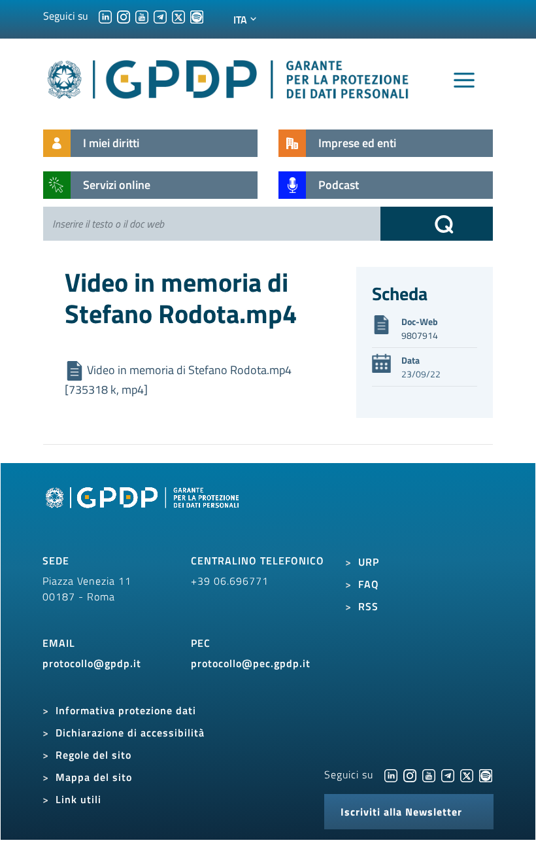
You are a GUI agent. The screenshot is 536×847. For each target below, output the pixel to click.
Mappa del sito (94, 777)
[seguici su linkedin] (105, 16)
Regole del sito (93, 755)
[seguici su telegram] (160, 16)
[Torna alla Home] (228, 77)
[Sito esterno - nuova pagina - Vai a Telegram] (447, 774)
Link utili (78, 799)
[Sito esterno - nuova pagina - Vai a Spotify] (485, 774)
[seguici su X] (178, 16)
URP (368, 562)
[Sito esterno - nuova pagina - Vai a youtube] (428, 774)
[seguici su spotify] (196, 16)
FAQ (368, 584)
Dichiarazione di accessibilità (130, 732)
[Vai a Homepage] (143, 513)
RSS (368, 606)
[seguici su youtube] (141, 16)
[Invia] (436, 224)
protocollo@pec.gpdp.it (250, 663)
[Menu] (464, 80)
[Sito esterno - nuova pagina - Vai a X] (466, 774)
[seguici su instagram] (123, 16)
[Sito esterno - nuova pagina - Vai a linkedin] (390, 774)
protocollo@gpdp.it (91, 663)
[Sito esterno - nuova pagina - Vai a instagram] (409, 774)
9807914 (419, 335)
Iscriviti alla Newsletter (401, 812)
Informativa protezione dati (126, 710)
